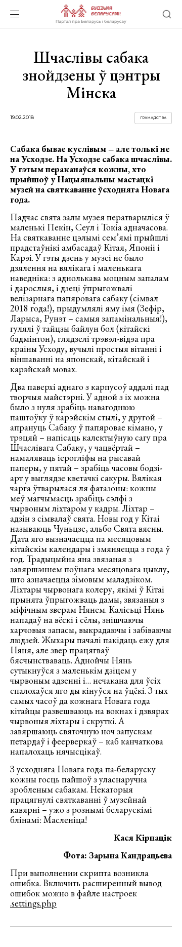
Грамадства (153, 117)
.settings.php (33, 903)
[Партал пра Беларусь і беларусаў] (90, 14)
